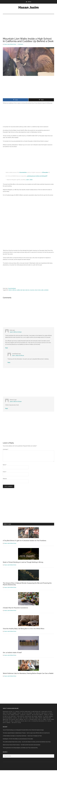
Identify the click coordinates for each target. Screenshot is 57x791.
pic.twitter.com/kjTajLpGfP (40, 176)
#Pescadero (45, 172)
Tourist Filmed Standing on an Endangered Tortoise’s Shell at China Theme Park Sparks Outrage (23, 729)
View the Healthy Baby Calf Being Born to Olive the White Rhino (23, 628)
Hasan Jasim (28, 7)
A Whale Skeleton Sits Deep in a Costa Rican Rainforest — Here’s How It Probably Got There (22, 735)
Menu (29, 1)
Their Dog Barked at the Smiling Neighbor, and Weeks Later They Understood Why (20, 747)
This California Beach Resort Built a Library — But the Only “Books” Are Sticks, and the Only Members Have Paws (27, 741)
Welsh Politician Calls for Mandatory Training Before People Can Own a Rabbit (28, 673)
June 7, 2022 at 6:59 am (18, 355)
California (14, 290)
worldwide (46, 290)
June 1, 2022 (29, 179)
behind (10, 290)
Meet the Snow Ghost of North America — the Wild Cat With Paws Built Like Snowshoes (21, 744)
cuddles (18, 290)
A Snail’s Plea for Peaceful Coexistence (15, 608)
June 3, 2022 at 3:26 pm (16, 401)
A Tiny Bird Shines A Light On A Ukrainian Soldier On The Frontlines (24, 540)
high (24, 290)
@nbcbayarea (30, 176)
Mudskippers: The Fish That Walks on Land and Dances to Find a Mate (18, 738)
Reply (6, 348)
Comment (5, 449)
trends (39, 290)
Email (4, 471)
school (36, 290)
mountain (32, 290)
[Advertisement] (28, 27)
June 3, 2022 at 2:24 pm (16, 332)
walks (42, 290)
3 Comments (20, 44)
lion (29, 290)
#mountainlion (23, 172)
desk (21, 290)
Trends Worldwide (12, 288)
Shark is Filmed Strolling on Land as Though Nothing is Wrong (23, 562)
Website (5, 478)
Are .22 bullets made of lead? (12, 652)
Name (5, 464)
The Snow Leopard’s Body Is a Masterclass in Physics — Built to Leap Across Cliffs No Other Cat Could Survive (26, 732)
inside (26, 290)
